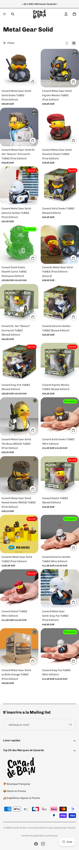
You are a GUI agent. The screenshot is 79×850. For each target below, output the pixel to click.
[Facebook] (36, 844)
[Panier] (74, 14)
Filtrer (10, 43)
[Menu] (4, 14)
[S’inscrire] (70, 725)
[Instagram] (43, 844)
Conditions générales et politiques (39, 835)
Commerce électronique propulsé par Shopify (52, 827)
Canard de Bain (19, 827)
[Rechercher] (12, 14)
